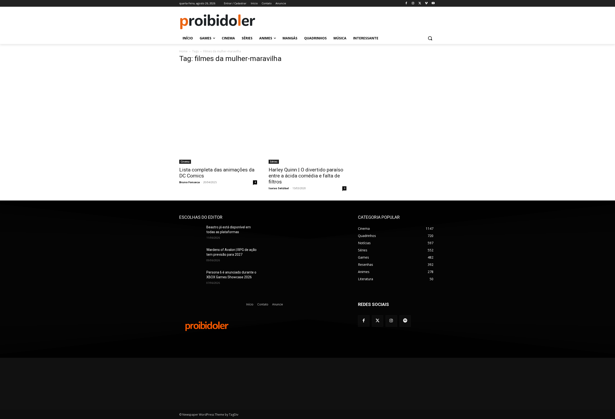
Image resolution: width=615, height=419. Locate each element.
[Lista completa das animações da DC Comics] (218, 116)
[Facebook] (406, 3)
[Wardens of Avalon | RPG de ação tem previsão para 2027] (191, 256)
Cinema (185, 161)
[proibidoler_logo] (217, 21)
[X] (420, 3)
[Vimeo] (426, 3)
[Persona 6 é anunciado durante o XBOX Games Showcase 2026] (191, 278)
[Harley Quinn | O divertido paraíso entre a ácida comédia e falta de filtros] (307, 116)
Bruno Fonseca (189, 182)
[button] (430, 38)
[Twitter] (377, 321)
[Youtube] (433, 3)
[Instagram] (413, 3)
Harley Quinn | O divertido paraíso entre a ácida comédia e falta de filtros (306, 176)
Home (183, 51)
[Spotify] (405, 321)
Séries (273, 161)
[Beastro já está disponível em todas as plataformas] (191, 233)
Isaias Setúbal (279, 188)
